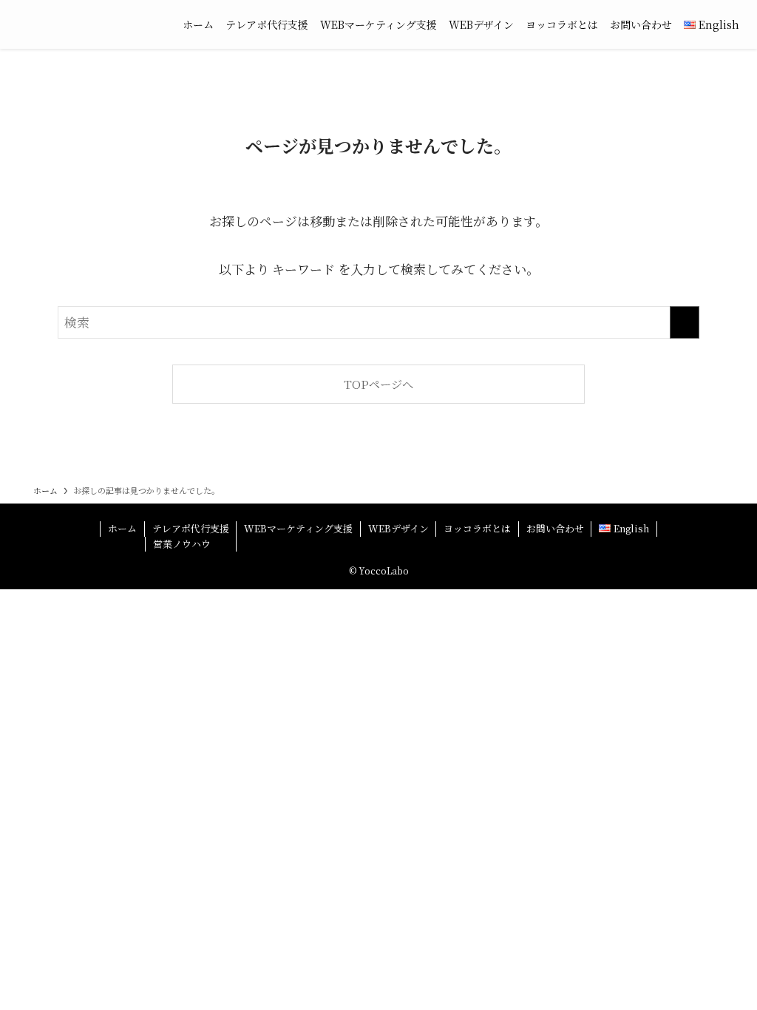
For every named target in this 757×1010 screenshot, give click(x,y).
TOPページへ (378, 384)
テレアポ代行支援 (190, 528)
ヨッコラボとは (477, 528)
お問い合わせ (555, 528)
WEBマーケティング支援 (298, 528)
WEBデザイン (398, 528)
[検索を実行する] (684, 322)
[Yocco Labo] (85, 24)
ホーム (122, 528)
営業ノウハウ (182, 544)
